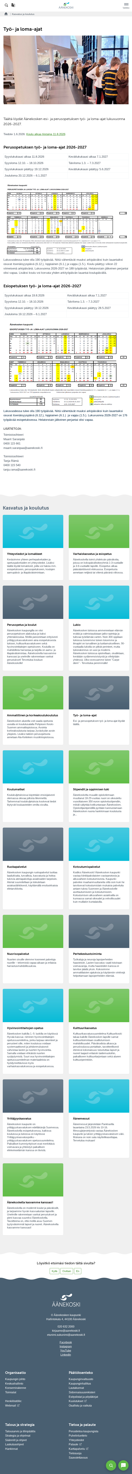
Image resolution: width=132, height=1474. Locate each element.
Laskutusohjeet (14, 1444)
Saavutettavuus (78, 1457)
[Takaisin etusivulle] (5, 14)
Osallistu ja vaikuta (80, 1405)
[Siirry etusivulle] (66, 8)
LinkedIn (65, 1354)
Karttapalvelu (77, 1448)
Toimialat (10, 1392)
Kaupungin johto (15, 1379)
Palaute (73, 1444)
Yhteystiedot (76, 1440)
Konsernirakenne (15, 1387)
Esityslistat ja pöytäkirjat (83, 1396)
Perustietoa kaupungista (83, 1431)
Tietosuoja (75, 1453)
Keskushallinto (14, 1383)
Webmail (10, 1405)
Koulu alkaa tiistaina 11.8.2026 (45, 134)
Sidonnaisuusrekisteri (82, 1392)
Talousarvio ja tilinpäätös (20, 1431)
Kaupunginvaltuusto (81, 1379)
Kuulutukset (76, 1401)
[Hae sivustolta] (6, 5)
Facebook (66, 1342)
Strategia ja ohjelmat (17, 1435)
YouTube (65, 1350)
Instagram (66, 1346)
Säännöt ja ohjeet (16, 1440)
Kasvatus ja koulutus (23, 14)
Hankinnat (11, 1448)
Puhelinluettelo (78, 1435)
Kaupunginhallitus (80, 1383)
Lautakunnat (76, 1387)
